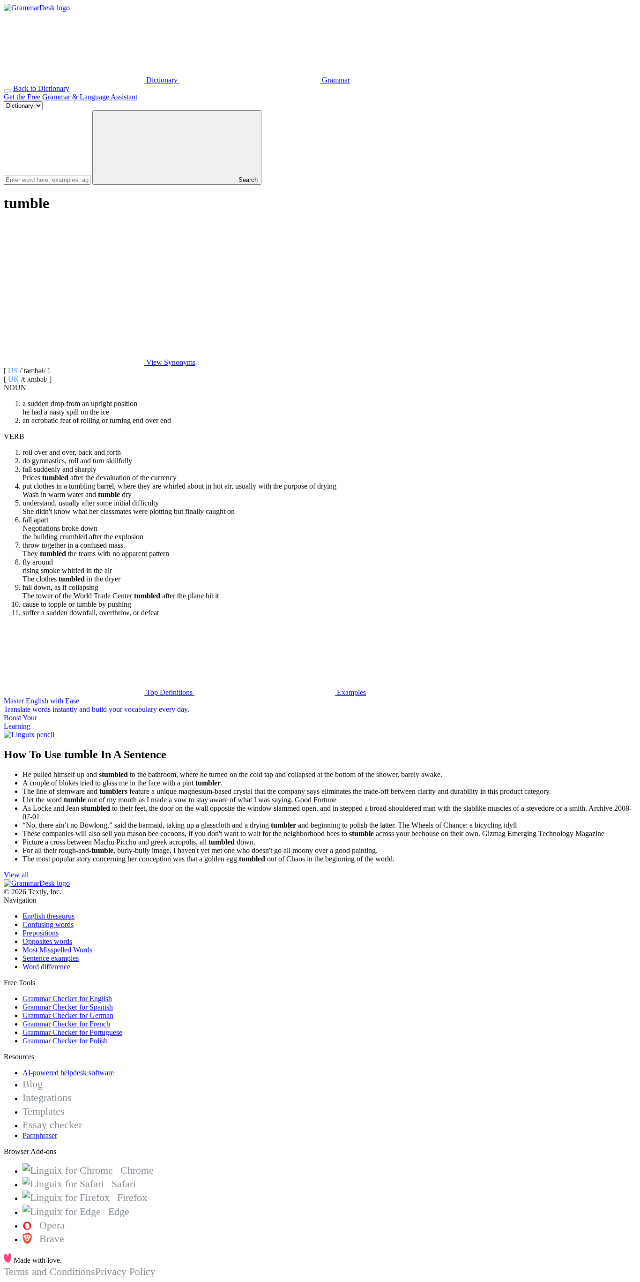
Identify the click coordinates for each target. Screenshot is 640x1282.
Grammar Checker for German (67, 1015)
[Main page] (37, 8)
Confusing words (48, 924)
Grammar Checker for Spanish (67, 1007)
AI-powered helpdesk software (68, 1073)
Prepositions (40, 933)
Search (247, 179)
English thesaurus (48, 916)
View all (16, 875)
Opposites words (47, 941)
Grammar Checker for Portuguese (72, 1032)
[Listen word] (74, 290)
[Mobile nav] (7, 91)
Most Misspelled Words (57, 950)
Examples (350, 692)
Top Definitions (169, 692)
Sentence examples (50, 958)
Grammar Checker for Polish (65, 1041)
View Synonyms (169, 362)
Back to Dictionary (41, 88)
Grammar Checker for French (66, 1024)
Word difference (46, 967)
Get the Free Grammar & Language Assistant (70, 97)
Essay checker (52, 1125)
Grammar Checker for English (67, 999)
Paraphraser (39, 1135)
